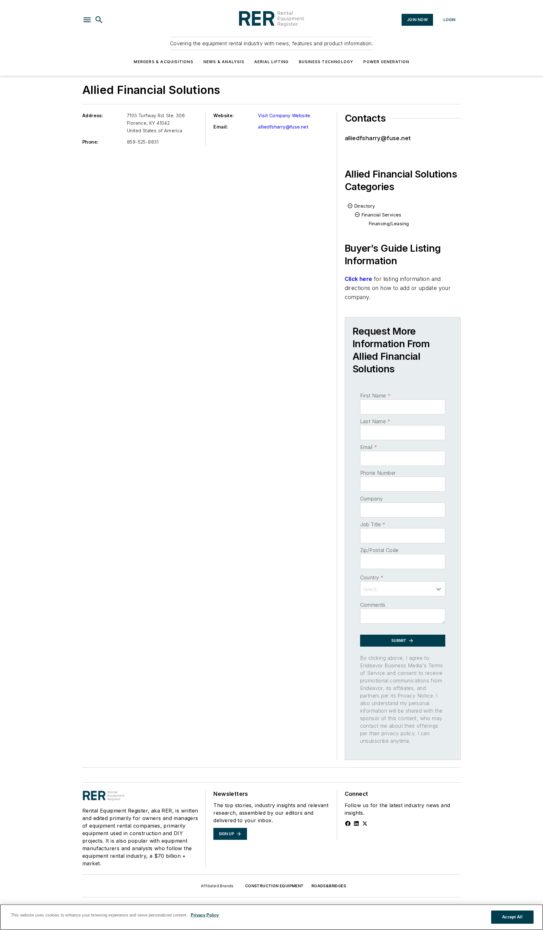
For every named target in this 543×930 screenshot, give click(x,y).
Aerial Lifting (271, 61)
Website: (223, 115)
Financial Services (382, 214)
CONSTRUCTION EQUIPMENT (274, 886)
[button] (87, 20)
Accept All (512, 917)
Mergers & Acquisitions (163, 61)
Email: (220, 126)
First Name (375, 395)
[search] (99, 20)
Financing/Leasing (389, 223)
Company (371, 498)
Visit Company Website (284, 115)
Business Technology (326, 61)
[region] (271, 917)
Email (368, 447)
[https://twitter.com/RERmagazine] (365, 823)
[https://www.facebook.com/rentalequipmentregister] (348, 823)
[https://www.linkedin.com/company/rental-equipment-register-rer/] (356, 823)
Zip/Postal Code (379, 550)
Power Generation (386, 61)
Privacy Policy (205, 915)
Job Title (373, 524)
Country (372, 577)
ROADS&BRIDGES (328, 886)
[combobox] (402, 588)
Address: (92, 115)
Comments (373, 605)
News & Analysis (223, 61)
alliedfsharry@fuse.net (283, 126)
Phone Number (378, 473)
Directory (364, 206)
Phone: (90, 142)
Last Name (375, 421)
